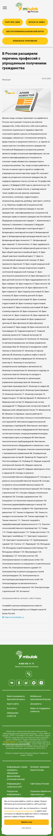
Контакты (12, 708)
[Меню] (5, 7)
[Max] (34, 683)
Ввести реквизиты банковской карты (25, 32)
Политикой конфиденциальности (19, 811)
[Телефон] (29, 674)
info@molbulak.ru (10, 742)
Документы (36, 704)
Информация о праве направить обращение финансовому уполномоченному (17, 773)
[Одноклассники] (19, 683)
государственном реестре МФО (16, 744)
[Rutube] (26, 683)
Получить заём (12, 22)
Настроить (26, 828)
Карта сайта (13, 704)
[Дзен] (41, 683)
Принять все (26, 822)
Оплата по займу (36, 22)
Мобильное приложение (25, 41)
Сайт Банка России (39, 784)
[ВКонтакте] (12, 683)
